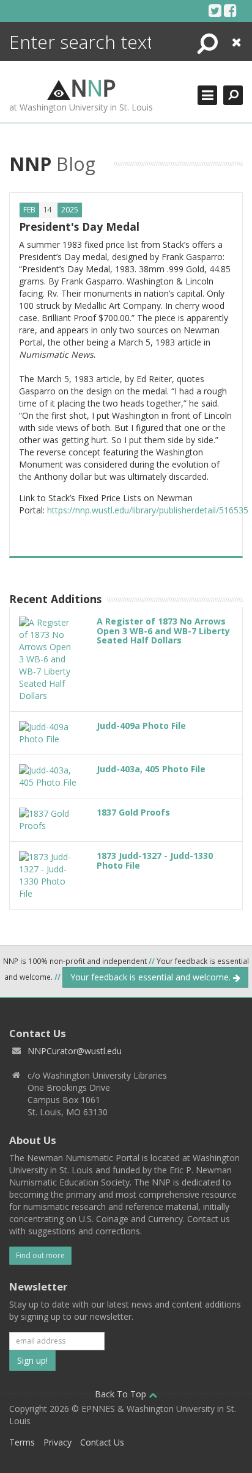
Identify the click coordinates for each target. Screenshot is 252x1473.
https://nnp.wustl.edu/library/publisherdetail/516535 (147, 510)
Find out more (40, 1255)
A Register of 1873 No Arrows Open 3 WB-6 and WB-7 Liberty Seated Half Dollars (163, 630)
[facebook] (230, 10)
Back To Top (122, 1394)
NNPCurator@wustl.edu (75, 1051)
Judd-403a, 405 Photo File (151, 769)
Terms (22, 1442)
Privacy (57, 1442)
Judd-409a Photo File (141, 725)
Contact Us (102, 1442)
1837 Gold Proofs (133, 812)
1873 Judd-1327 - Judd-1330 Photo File (155, 860)
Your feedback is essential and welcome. (151, 977)
